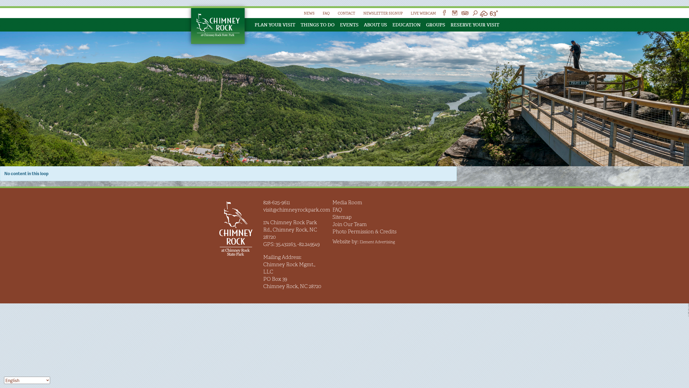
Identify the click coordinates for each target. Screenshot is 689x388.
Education (406, 25)
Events (349, 25)
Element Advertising (377, 242)
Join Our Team (349, 224)
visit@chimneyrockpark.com (296, 209)
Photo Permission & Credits (364, 231)
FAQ (326, 13)
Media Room (347, 202)
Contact (346, 13)
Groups (435, 25)
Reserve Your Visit (475, 25)
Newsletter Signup (383, 13)
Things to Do (318, 25)
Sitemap (341, 217)
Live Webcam (423, 13)
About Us (375, 25)
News (309, 13)
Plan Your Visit (275, 25)
